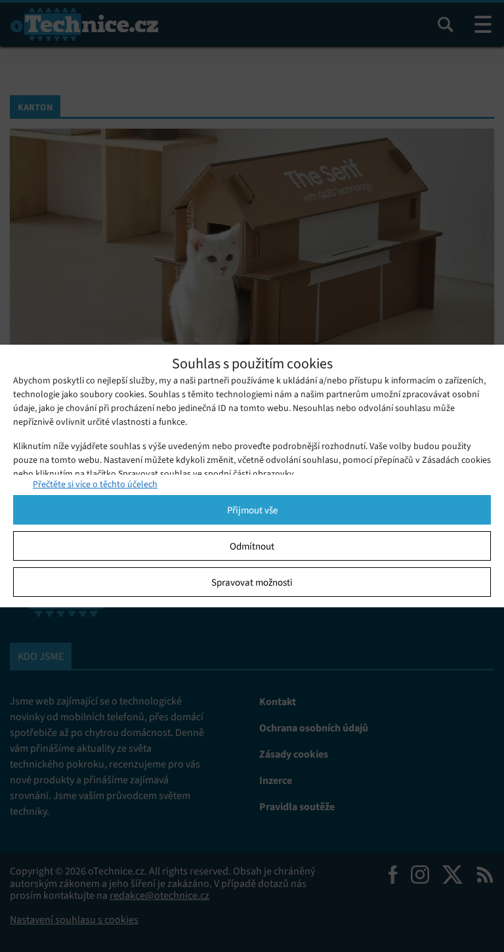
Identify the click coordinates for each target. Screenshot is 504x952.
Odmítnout (252, 546)
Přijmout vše (252, 510)
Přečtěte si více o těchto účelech (95, 484)
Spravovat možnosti (252, 582)
